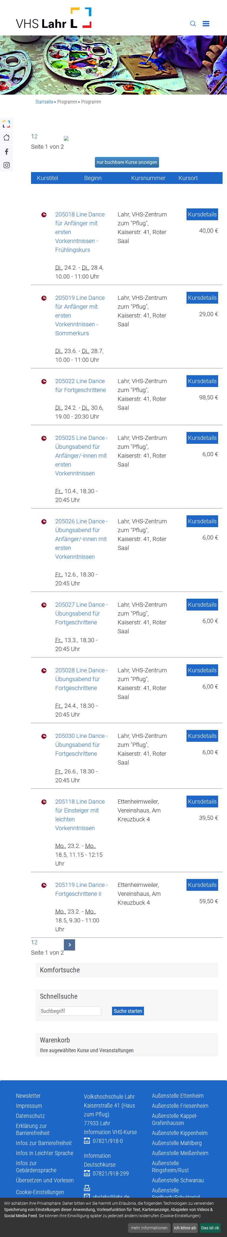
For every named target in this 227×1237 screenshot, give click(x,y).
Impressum (29, 1105)
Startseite (44, 102)
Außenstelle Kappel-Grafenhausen (174, 1119)
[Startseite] (62, 17)
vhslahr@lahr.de (111, 1197)
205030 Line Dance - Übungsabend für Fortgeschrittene (81, 744)
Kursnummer (148, 178)
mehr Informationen (149, 1227)
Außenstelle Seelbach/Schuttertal (176, 1194)
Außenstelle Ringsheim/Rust (170, 1167)
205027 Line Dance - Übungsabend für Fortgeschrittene (81, 613)
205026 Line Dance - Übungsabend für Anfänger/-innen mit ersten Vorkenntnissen (81, 539)
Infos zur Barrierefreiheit (44, 1143)
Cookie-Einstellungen (40, 1192)
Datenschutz (30, 1115)
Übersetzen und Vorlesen (45, 1180)
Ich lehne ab (185, 1227)
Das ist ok (210, 1227)
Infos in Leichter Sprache (44, 1153)
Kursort (188, 178)
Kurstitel (47, 178)
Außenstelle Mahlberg (177, 1143)
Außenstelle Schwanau (178, 1180)
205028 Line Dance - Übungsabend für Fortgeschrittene (81, 679)
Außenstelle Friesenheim (180, 1105)
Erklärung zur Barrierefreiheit (33, 1129)
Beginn (93, 178)
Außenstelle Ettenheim (178, 1095)
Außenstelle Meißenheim (180, 1153)
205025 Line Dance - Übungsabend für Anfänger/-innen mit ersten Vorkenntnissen (81, 455)
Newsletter (28, 1095)
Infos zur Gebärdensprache (36, 1167)
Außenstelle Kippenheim (179, 1132)
